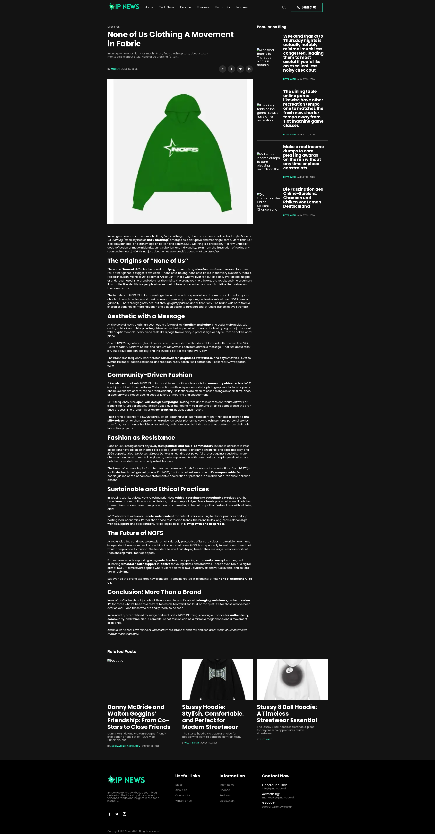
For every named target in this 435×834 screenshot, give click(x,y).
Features (242, 7)
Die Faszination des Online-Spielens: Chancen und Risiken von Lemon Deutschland (303, 197)
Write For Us (183, 800)
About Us (181, 790)
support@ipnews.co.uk (277, 806)
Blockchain (222, 7)
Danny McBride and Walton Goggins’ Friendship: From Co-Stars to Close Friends (139, 717)
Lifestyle (113, 27)
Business (203, 7)
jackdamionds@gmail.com (125, 746)
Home (149, 7)
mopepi (115, 69)
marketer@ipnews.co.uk (278, 797)
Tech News (166, 7)
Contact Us (309, 7)
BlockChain (227, 800)
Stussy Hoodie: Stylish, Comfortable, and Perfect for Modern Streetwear (213, 717)
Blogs (178, 784)
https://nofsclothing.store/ (172, 236)
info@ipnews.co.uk (274, 788)
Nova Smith (289, 79)
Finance (185, 7)
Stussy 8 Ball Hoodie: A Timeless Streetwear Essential (287, 713)
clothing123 (192, 742)
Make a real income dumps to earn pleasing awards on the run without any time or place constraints (303, 157)
